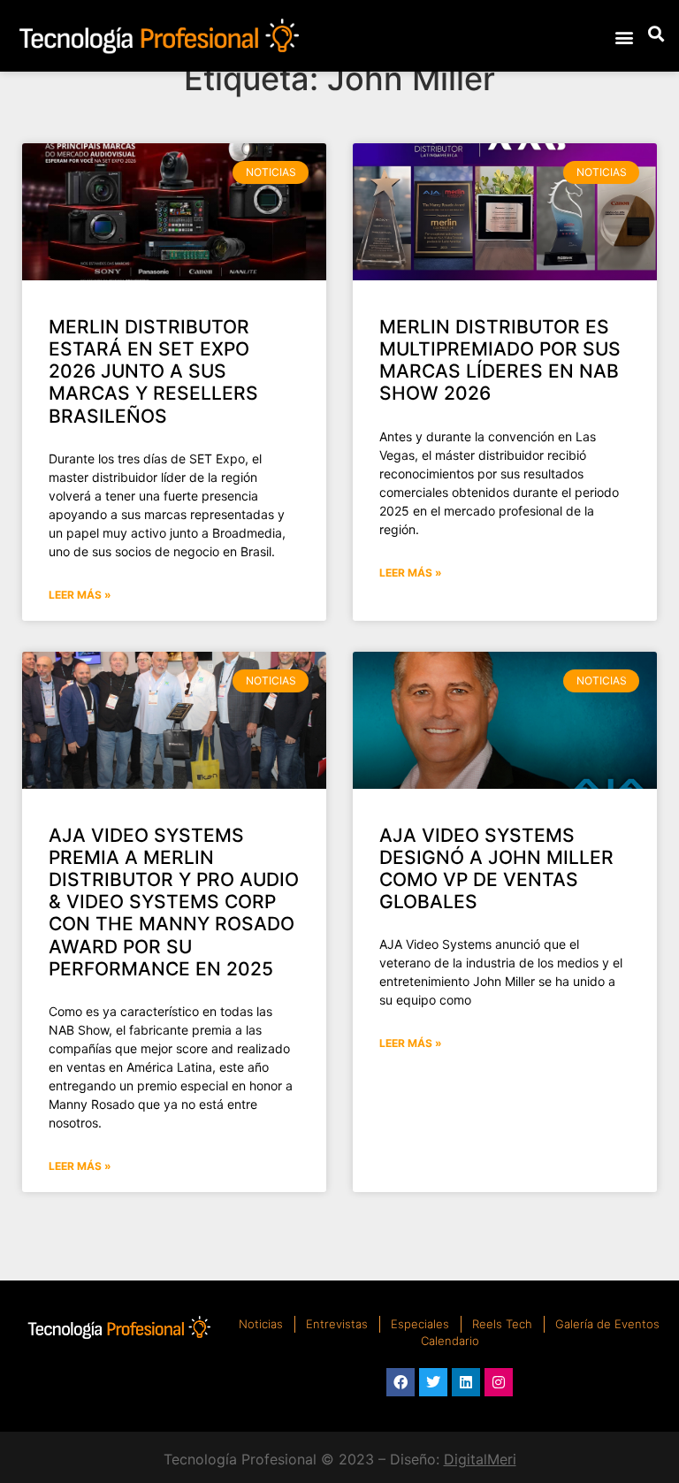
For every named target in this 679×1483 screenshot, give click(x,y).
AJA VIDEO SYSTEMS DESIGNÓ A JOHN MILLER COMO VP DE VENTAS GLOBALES (496, 868)
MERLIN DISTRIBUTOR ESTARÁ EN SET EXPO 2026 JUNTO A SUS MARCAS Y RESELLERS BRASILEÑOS (153, 371)
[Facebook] (400, 1382)
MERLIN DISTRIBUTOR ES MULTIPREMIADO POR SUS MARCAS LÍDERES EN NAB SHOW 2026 (500, 360)
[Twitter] (433, 1382)
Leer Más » (80, 594)
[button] (623, 36)
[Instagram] (498, 1382)
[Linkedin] (466, 1382)
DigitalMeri (480, 1459)
